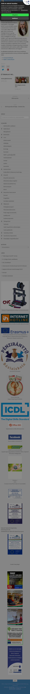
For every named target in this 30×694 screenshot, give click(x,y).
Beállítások (15, 18)
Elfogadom (15, 15)
